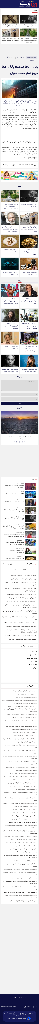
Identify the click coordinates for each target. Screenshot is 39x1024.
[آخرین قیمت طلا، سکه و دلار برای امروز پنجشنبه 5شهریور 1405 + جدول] (30, 526)
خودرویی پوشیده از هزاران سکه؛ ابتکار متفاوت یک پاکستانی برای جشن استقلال (29, 40)
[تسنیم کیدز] (19, 176)
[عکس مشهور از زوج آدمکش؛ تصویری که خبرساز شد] (10, 19)
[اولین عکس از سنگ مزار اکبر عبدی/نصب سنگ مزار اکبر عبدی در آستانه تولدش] (29, 338)
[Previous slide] (3, 422)
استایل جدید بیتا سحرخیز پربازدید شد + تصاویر (24, 718)
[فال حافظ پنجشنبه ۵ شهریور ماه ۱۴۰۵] (10, 241)
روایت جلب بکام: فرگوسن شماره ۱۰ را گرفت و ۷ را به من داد (14, 511)
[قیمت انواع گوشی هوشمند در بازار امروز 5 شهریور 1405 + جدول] (30, 542)
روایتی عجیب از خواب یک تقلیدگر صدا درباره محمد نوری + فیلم (20, 777)
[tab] (25, 442)
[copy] (35, 165)
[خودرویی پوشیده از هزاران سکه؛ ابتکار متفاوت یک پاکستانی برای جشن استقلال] (28, 33)
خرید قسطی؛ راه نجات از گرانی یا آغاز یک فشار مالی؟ (23, 901)
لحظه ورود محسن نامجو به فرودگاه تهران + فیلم (14, 487)
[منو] (4, 4)
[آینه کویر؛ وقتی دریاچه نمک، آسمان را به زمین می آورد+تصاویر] (19, 422)
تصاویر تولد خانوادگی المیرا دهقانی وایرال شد (22, 639)
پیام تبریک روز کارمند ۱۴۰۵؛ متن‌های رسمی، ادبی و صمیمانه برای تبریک (29, 326)
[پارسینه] (27, 4)
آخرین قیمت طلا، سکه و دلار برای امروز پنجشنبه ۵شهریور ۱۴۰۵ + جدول (13, 527)
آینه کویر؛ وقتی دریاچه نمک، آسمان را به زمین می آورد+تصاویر (19, 438)
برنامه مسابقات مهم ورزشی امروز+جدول (16, 551)
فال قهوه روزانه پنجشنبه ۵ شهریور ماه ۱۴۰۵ (30, 273)
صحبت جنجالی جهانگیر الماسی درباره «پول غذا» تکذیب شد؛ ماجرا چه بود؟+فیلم (10, 229)
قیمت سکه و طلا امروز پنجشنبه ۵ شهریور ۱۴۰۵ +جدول (30, 252)
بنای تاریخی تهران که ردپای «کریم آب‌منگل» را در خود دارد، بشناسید (10, 39)
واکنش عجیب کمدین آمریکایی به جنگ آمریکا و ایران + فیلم (21, 726)
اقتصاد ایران (33, 652)
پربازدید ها (30, 564)
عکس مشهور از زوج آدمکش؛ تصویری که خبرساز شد (10, 26)
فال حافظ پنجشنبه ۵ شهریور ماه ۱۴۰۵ (10, 251)
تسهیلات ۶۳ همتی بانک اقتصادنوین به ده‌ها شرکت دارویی (21, 767)
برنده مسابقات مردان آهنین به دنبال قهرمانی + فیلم (23, 773)
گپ (36, 1007)
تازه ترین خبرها (33, 665)
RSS (15, 998)
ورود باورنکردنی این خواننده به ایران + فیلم (28, 26)
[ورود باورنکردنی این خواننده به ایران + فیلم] (28, 19)
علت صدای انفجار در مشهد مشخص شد (26, 789)
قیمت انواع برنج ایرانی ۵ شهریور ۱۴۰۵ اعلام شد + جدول (21, 714)
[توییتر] (3, 165)
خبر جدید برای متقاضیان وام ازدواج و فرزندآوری (24, 736)
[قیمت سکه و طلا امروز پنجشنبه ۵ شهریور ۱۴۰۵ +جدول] (29, 241)
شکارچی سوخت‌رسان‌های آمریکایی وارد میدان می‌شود (22, 822)
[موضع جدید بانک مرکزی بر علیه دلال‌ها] (30, 502)
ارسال (19, 404)
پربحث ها (6, 564)
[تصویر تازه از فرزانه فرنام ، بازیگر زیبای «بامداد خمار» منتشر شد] (10, 315)
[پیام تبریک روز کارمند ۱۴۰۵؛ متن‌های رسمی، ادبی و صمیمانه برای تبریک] (29, 315)
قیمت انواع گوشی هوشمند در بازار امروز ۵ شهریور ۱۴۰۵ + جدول (15, 543)
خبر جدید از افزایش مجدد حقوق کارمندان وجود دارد (21, 626)
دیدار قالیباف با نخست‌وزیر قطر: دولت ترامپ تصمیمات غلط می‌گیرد (19, 739)
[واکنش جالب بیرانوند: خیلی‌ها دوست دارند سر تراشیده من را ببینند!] (30, 534)
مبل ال (35, 668)
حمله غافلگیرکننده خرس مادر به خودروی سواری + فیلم (22, 878)
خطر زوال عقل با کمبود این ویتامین (27, 694)
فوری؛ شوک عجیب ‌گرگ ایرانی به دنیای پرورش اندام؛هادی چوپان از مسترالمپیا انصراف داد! (10, 302)
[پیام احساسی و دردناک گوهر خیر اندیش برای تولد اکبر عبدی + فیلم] (29, 290)
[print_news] (13, 165)
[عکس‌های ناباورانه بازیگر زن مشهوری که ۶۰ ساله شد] (29, 361)
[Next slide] (36, 422)
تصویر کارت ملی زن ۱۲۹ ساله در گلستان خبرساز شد (21, 598)
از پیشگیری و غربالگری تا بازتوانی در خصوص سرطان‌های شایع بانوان (19, 700)
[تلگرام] (6, 165)
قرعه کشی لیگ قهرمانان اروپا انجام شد (14, 494)
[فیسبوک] (10, 165)
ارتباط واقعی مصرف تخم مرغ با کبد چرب (26, 697)
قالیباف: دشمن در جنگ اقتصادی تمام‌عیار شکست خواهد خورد (20, 836)
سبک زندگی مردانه (32, 658)
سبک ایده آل (33, 655)
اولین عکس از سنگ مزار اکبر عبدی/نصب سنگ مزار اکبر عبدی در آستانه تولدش (29, 349)
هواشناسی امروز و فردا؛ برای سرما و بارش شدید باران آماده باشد (20, 892)
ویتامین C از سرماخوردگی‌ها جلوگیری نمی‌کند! (24, 691)
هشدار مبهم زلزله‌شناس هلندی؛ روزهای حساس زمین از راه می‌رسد (20, 869)
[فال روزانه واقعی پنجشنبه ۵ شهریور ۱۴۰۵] (10, 264)
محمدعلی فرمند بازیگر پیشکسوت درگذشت (23, 575)
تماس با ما (22, 998)
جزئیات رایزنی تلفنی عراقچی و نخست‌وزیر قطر (24, 813)
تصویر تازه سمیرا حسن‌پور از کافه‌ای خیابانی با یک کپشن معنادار (20, 843)
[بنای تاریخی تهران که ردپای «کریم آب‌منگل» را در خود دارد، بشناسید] (10, 33)
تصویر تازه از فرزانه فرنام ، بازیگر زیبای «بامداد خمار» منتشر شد (11, 326)
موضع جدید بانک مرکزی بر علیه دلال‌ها (13, 502)
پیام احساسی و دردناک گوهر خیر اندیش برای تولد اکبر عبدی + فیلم (29, 301)
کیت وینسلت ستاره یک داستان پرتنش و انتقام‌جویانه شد (19, 623)
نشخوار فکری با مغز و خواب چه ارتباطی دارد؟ (24, 703)
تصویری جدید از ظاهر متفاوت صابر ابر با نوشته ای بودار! (10, 370)
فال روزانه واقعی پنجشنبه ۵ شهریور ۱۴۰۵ (10, 273)
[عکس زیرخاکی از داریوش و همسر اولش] (10, 338)
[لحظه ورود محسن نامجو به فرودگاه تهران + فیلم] (30, 486)
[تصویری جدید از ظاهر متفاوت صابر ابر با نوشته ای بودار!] (10, 361)
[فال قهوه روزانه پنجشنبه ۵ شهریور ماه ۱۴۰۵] (29, 264)
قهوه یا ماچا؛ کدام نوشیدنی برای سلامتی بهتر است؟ (23, 861)
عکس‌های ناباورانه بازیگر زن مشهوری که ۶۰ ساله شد (29, 370)
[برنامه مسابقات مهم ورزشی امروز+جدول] (30, 551)
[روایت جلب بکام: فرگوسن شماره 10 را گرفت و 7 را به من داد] (30, 510)
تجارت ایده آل (33, 661)
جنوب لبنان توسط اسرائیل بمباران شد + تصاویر (24, 810)
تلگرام (28, 1007)
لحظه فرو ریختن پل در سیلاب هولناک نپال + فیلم (21, 594)
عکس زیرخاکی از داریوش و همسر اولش (11, 348)
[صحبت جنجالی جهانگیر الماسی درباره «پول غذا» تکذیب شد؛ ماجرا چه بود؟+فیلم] (10, 218)
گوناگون (34, 11)
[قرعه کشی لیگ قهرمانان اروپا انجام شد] (30, 494)
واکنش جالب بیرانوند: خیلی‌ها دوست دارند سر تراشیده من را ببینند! (14, 535)
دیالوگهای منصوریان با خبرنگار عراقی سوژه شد (24, 780)
